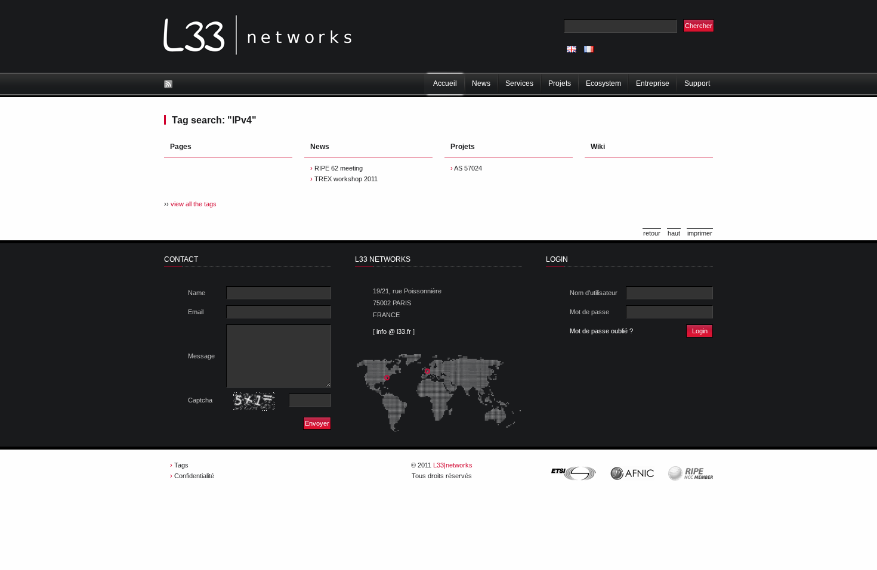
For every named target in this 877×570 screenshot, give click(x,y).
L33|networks (453, 465)
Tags (181, 465)
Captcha (200, 400)
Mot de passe (589, 311)
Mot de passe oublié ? (601, 330)
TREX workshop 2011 (346, 178)
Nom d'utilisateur (593, 292)
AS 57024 (468, 168)
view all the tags (194, 203)
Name (196, 292)
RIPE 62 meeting (338, 168)
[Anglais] (571, 49)
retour (651, 233)
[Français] (589, 49)
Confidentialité (194, 475)
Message (201, 356)
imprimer (699, 233)
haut (674, 233)
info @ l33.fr (393, 331)
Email (195, 311)
